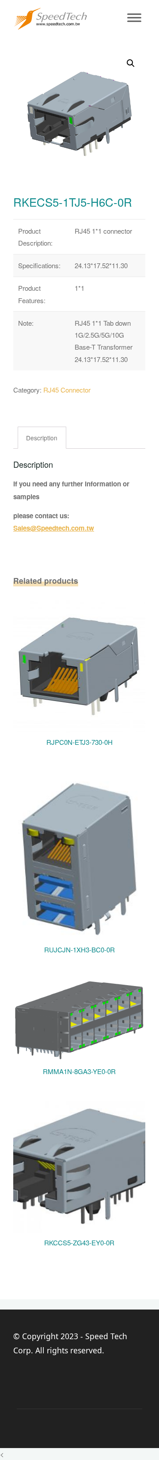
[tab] (42, 438)
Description (42, 437)
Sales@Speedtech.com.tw (53, 528)
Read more (80, 663)
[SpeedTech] (50, 17)
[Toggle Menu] (134, 17)
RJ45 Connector (67, 389)
